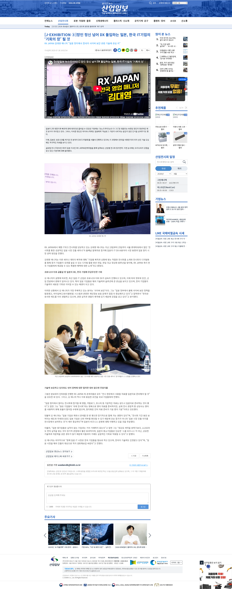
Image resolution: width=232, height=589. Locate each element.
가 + (147, 50)
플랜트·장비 (159, 20)
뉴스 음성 (101, 50)
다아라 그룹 (175, 562)
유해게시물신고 (164, 3)
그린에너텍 (162, 179)
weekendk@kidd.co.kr (69, 464)
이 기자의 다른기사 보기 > (138, 465)
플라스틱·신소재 (121, 20)
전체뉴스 (48, 20)
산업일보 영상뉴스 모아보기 (58, 451)
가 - (142, 50)
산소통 (184, 20)
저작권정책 (101, 558)
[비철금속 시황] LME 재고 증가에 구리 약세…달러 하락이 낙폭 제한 (179, 238)
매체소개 (65, 558)
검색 (154, 3)
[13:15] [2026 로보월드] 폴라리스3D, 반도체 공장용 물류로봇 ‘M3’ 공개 (78, 26)
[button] (131, 50)
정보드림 (163, 558)
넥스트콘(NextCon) (166, 187)
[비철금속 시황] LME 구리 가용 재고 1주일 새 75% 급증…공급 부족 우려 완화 (183, 242)
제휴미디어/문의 (145, 558)
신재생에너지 (102, 20)
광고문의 (155, 558)
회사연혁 (84, 558)
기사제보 (63, 3)
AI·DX (173, 20)
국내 (163, 168)
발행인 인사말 (75, 558)
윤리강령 (92, 558)
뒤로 (134, 456)
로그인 (143, 507)
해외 (179, 168)
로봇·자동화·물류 (82, 20)
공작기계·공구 (141, 20)
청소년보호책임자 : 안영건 (129, 558)
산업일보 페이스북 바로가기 (58, 456)
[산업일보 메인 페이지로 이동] (114, 7)
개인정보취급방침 (113, 558)
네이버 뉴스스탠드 (51, 3)
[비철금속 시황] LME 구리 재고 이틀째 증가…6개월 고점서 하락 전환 (180, 246)
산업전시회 (63, 20)
